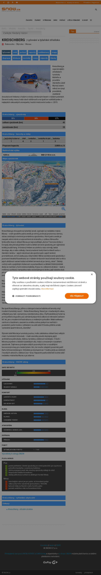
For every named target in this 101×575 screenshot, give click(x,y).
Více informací (47, 288)
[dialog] (50, 287)
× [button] (92, 275)
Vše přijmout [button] (77, 296)
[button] (26, 296)
